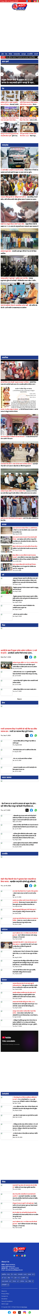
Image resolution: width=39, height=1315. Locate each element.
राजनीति (30, 54)
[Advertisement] (19, 32)
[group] (19, 74)
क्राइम (23, 54)
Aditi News (24, 1307)
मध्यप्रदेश (17, 54)
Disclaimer (4, 1299)
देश (6, 54)
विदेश (10, 54)
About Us (4, 1291)
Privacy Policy (5, 1293)
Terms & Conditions (7, 1301)
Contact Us (4, 1296)
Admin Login (4, 1304)
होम (2, 54)
